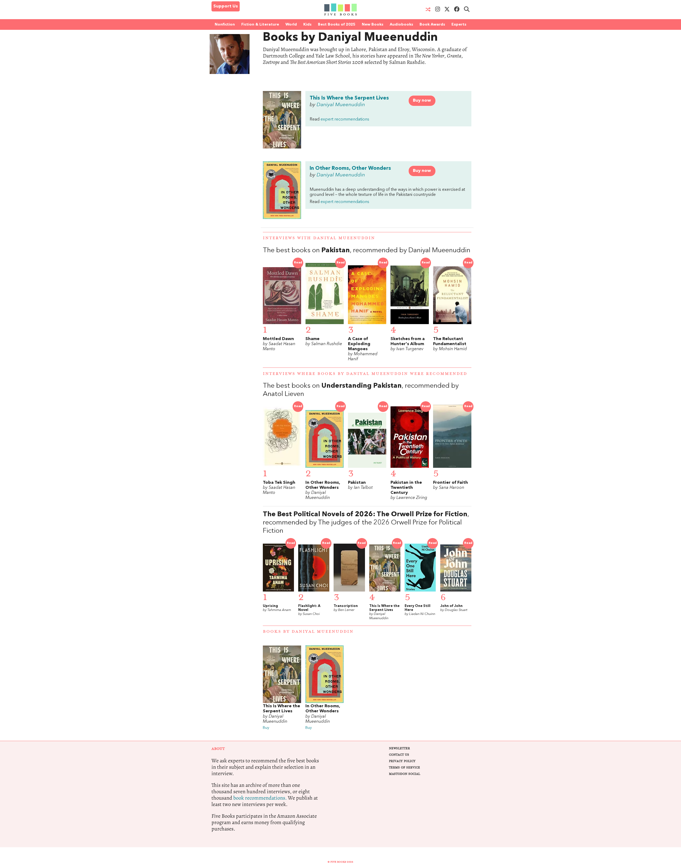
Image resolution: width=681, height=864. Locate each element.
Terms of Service (404, 768)
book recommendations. (260, 797)
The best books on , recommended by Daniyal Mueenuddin (366, 250)
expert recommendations (345, 119)
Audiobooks (401, 24)
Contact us (399, 755)
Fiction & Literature (260, 24)
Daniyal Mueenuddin (341, 105)
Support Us (225, 6)
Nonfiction (225, 24)
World (291, 24)
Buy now (422, 100)
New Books (372, 24)
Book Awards (432, 24)
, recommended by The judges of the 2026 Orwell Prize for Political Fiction (366, 522)
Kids (307, 24)
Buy (266, 728)
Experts (458, 24)
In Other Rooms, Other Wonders (350, 168)
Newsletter (399, 748)
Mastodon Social (404, 774)
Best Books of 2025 (336, 24)
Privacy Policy (402, 761)
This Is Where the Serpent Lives (349, 98)
